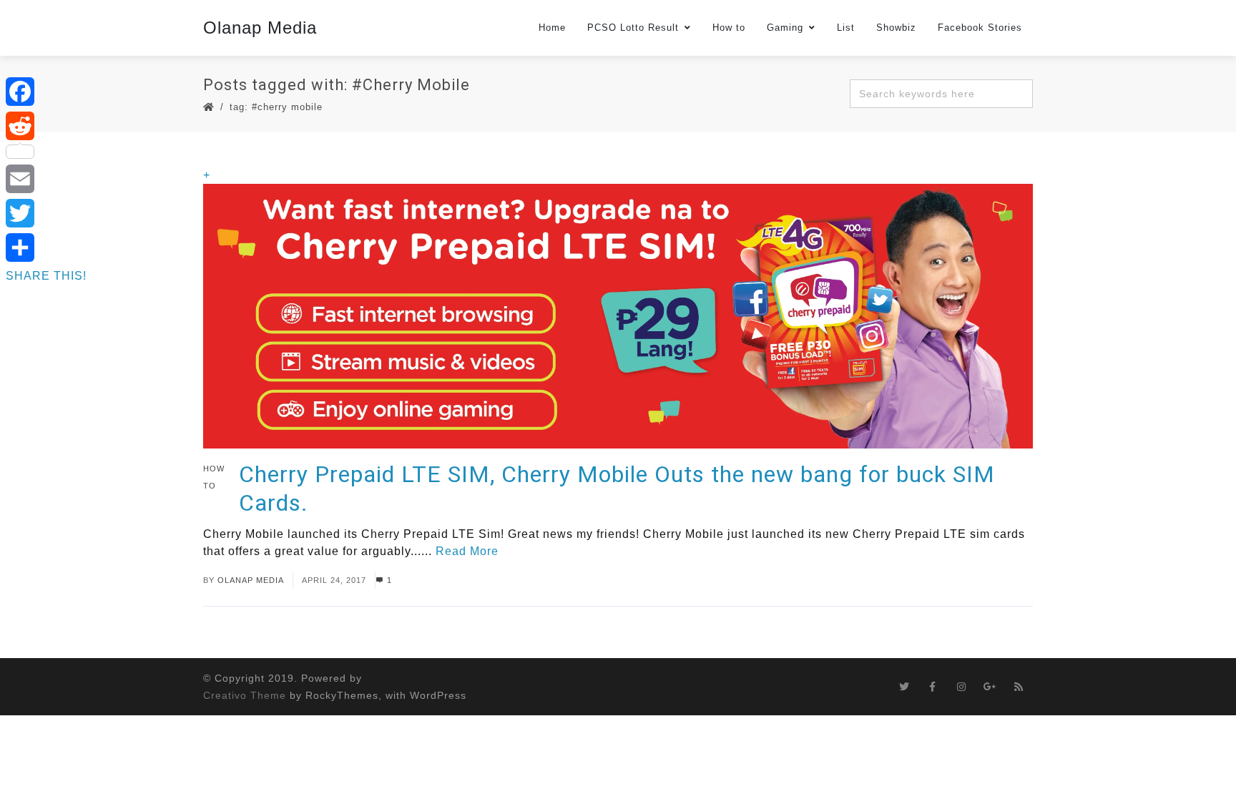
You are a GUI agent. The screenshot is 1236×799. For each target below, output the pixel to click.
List (846, 27)
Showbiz (896, 27)
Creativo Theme (244, 695)
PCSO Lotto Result (633, 27)
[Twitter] (46, 213)
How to (728, 27)
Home (552, 27)
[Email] (46, 179)
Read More (467, 551)
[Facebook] (46, 91)
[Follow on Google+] (990, 686)
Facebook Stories (980, 27)
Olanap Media (260, 27)
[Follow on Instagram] (961, 686)
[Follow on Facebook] (932, 686)
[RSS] (1018, 686)
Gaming (785, 27)
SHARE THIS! (46, 276)
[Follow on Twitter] (904, 686)
